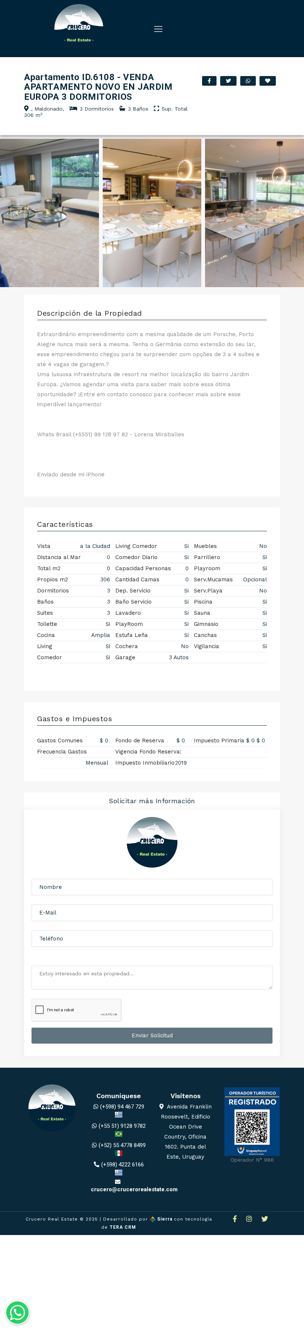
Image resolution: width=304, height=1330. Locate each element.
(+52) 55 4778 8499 (122, 1145)
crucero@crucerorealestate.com (134, 1189)
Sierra (165, 1219)
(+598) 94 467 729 (122, 1106)
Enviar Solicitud (152, 1035)
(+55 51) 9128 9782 (122, 1126)
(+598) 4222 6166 (122, 1164)
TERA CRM (123, 1227)
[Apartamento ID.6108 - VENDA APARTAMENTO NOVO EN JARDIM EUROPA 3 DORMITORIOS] (49, 213)
